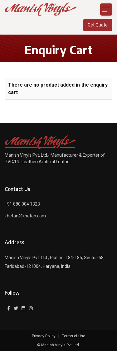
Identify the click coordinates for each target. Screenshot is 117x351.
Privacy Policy (44, 336)
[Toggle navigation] (106, 9)
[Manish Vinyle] (40, 9)
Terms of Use (73, 336)
